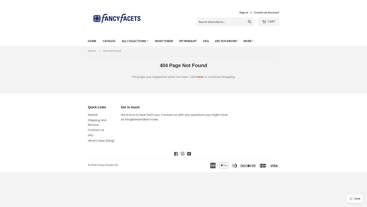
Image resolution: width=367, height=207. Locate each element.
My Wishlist (188, 41)
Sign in (243, 12)
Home (92, 41)
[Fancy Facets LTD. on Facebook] (176, 154)
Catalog (109, 41)
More (248, 41)
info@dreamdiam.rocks (141, 119)
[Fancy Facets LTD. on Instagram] (182, 154)
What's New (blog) (101, 141)
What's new (164, 41)
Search (93, 115)
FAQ (206, 41)
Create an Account (266, 12)
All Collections (134, 41)
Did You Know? (226, 41)
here (200, 77)
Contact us (96, 130)
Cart (271, 21)
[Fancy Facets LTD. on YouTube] (189, 154)
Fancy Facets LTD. (108, 165)
